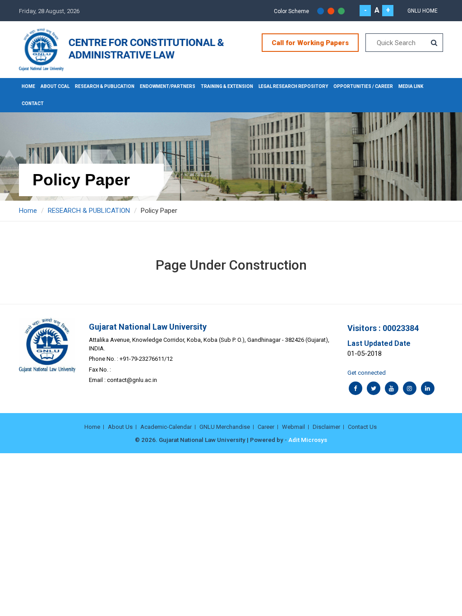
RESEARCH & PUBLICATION (104, 86)
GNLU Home (422, 11)
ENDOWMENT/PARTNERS (167, 86)
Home (28, 86)
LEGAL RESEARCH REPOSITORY (293, 86)
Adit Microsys (307, 439)
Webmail (293, 426)
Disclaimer (326, 426)
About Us (120, 426)
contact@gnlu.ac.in (132, 380)
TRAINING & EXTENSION (227, 86)
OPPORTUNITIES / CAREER (363, 86)
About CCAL (55, 86)
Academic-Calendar (166, 426)
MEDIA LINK (410, 86)
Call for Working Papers (310, 43)
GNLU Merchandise (224, 426)
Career (266, 426)
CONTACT (33, 103)
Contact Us (362, 426)
